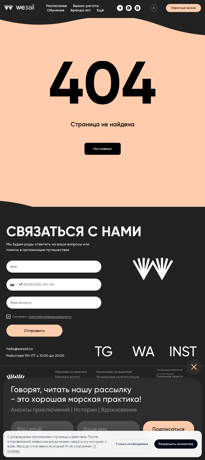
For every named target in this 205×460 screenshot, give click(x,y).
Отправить (34, 330)
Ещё (100, 10)
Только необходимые (132, 444)
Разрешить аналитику (176, 444)
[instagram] (138, 8)
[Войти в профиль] (153, 8)
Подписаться (168, 429)
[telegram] (120, 8)
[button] (183, 8)
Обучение (55, 10)
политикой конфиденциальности (50, 316)
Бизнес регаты (86, 6)
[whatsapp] (129, 8)
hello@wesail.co (20, 349)
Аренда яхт (80, 10)
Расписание (56, 6)
